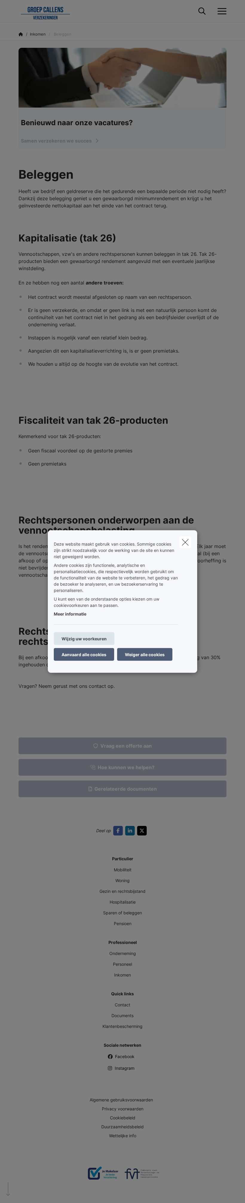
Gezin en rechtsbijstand (122, 891)
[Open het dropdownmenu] (220, 11)
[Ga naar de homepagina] (49, 11)
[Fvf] (141, 1176)
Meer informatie (70, 613)
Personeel (122, 964)
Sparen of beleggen (122, 912)
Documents (122, 1015)
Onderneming (122, 953)
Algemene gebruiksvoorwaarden (121, 1099)
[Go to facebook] (119, 831)
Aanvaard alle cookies (84, 654)
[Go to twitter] (143, 831)
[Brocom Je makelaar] (103, 1176)
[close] (185, 542)
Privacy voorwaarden (122, 1108)
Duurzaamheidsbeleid (122, 1126)
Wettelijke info (122, 1135)
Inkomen (122, 974)
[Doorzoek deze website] (202, 11)
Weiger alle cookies (145, 654)
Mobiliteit (122, 869)
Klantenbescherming (122, 1026)
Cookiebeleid (122, 1117)
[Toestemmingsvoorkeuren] (23, 1191)
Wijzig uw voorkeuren (84, 638)
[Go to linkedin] (131, 831)
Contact (122, 1004)
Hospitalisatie (123, 901)
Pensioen (122, 923)
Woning (122, 880)
